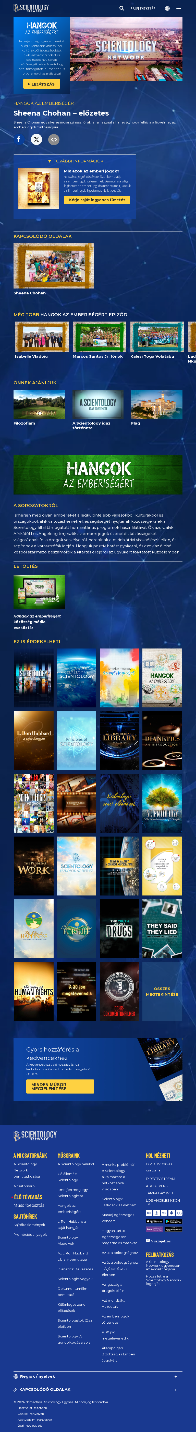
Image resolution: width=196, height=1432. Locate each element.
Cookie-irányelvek (31, 1414)
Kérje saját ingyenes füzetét (97, 200)
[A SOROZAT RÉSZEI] (33, 677)
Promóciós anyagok (30, 1234)
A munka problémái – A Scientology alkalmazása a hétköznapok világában (119, 1176)
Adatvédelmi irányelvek (35, 1419)
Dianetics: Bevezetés (75, 1269)
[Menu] (178, 8)
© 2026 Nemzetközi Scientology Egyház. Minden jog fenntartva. (61, 1402)
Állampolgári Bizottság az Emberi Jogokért (118, 1354)
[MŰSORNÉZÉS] (76, 740)
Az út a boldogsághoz (120, 1253)
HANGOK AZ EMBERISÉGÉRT (45, 103)
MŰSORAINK (69, 1155)
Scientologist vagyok (75, 1279)
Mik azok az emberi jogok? (91, 171)
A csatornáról (24, 1186)
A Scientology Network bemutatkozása (27, 1170)
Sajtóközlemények (29, 1225)
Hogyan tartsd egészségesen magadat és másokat (119, 1237)
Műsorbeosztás (29, 1205)
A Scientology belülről (76, 1164)
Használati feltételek (32, 1408)
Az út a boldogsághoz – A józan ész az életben (120, 1268)
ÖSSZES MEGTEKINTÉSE (162, 991)
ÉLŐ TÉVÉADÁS (28, 1196)
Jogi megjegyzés (30, 1425)
